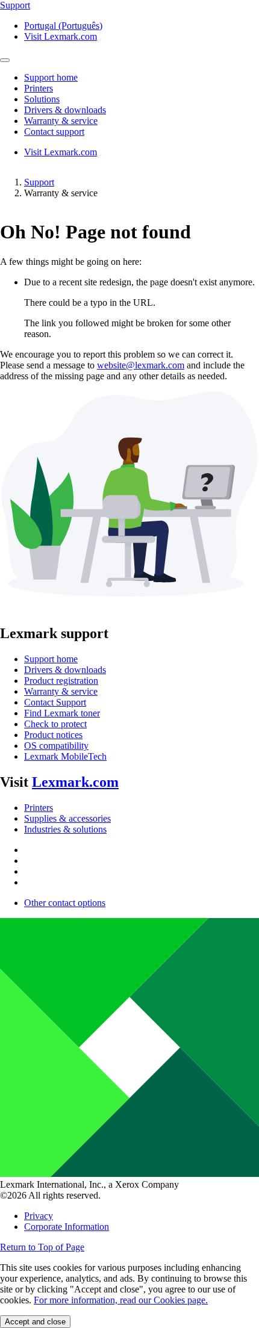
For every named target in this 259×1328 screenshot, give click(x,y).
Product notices (53, 735)
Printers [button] (38, 88)
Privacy (38, 1216)
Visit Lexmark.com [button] (60, 36)
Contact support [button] (54, 131)
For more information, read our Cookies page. (121, 1300)
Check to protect (55, 724)
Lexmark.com (75, 782)
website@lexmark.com (140, 365)
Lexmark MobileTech (65, 756)
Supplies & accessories (67, 818)
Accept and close (35, 1321)
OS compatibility (56, 745)
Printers (38, 807)
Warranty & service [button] (61, 121)
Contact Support (55, 702)
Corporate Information (66, 1226)
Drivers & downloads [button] (65, 110)
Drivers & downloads (65, 670)
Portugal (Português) (63, 25)
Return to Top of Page (42, 1247)
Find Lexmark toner (62, 713)
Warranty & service (61, 691)
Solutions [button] (42, 99)
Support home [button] (51, 77)
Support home (51, 659)
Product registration (61, 680)
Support (39, 182)
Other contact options (64, 903)
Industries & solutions (65, 829)
